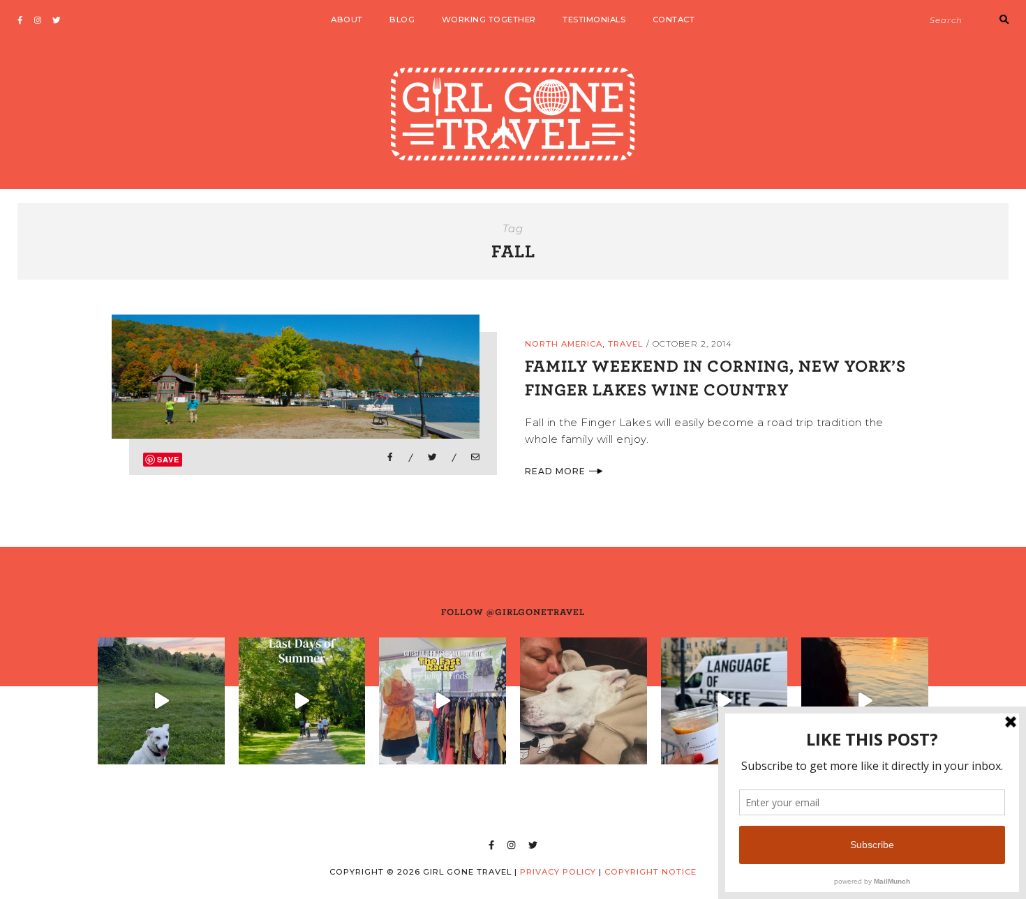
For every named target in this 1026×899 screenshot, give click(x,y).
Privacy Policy (558, 872)
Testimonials (594, 19)
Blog (402, 19)
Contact (674, 19)
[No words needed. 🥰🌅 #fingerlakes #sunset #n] (864, 700)
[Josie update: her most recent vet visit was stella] (161, 700)
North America (563, 344)
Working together (489, 19)
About (347, 19)
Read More (555, 471)
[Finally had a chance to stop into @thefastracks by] (442, 700)
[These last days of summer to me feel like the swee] (302, 700)
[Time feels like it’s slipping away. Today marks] (583, 700)
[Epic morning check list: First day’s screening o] (724, 700)
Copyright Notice (650, 872)
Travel (625, 344)
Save (168, 459)
